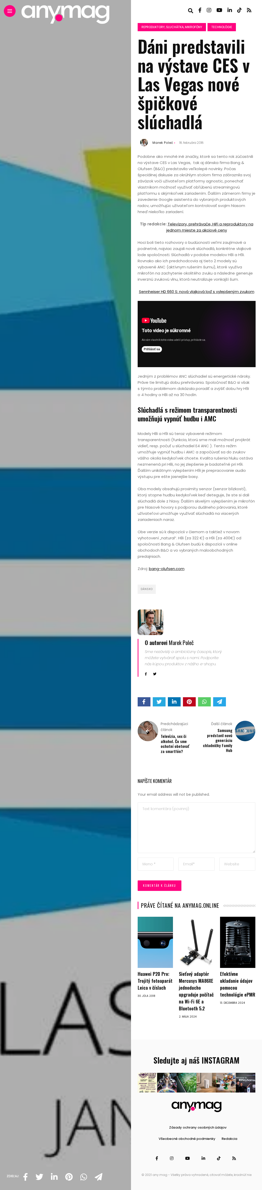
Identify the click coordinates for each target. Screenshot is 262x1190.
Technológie (221, 27)
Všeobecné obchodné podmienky (187, 1138)
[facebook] (25, 1177)
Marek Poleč (162, 142)
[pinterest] (69, 1177)
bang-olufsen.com (166, 568)
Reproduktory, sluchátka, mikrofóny (171, 27)
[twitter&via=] (39, 1177)
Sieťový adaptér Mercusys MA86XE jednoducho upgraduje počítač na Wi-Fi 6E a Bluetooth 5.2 (196, 991)
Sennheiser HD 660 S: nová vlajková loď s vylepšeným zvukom (196, 291)
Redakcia (229, 1138)
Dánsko (147, 589)
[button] (147, 1083)
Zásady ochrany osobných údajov (197, 1127)
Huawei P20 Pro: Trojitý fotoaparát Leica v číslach (155, 980)
